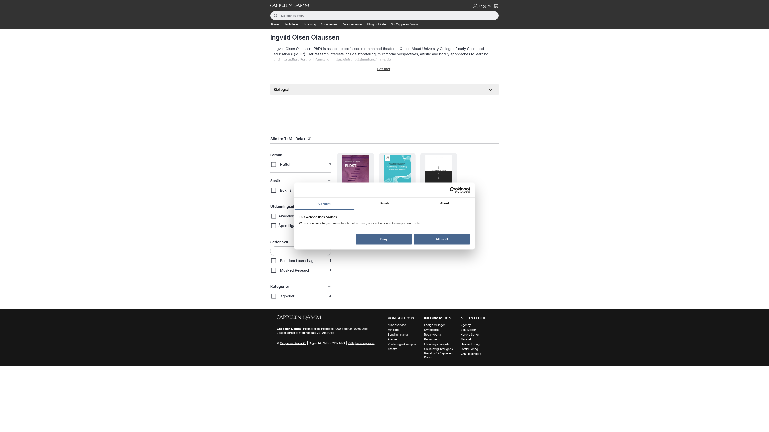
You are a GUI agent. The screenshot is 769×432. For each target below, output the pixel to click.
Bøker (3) (304, 139)
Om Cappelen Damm (404, 24)
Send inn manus (398, 334)
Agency (466, 325)
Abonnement (329, 24)
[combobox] (384, 15)
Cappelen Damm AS (293, 343)
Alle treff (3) (281, 139)
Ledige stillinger (434, 325)
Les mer (383, 69)
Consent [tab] (324, 203)
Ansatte (393, 349)
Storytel (466, 339)
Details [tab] (385, 203)
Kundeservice (397, 325)
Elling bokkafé (376, 24)
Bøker (275, 24)
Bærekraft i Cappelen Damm (438, 355)
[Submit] (275, 15)
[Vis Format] (326, 155)
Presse (392, 339)
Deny (384, 239)
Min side (393, 329)
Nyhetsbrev (432, 329)
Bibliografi (282, 89)
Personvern (432, 339)
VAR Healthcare (471, 353)
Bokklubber (468, 329)
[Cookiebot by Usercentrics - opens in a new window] (452, 190)
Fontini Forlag (469, 349)
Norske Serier (470, 334)
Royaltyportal (433, 334)
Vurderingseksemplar (402, 344)
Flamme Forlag (470, 344)
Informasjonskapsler (437, 344)
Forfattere (291, 24)
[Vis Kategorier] (326, 286)
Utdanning (309, 24)
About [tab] (444, 203)
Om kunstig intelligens (438, 349)
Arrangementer (352, 24)
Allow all (442, 239)
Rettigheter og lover (361, 343)
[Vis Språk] (326, 180)
